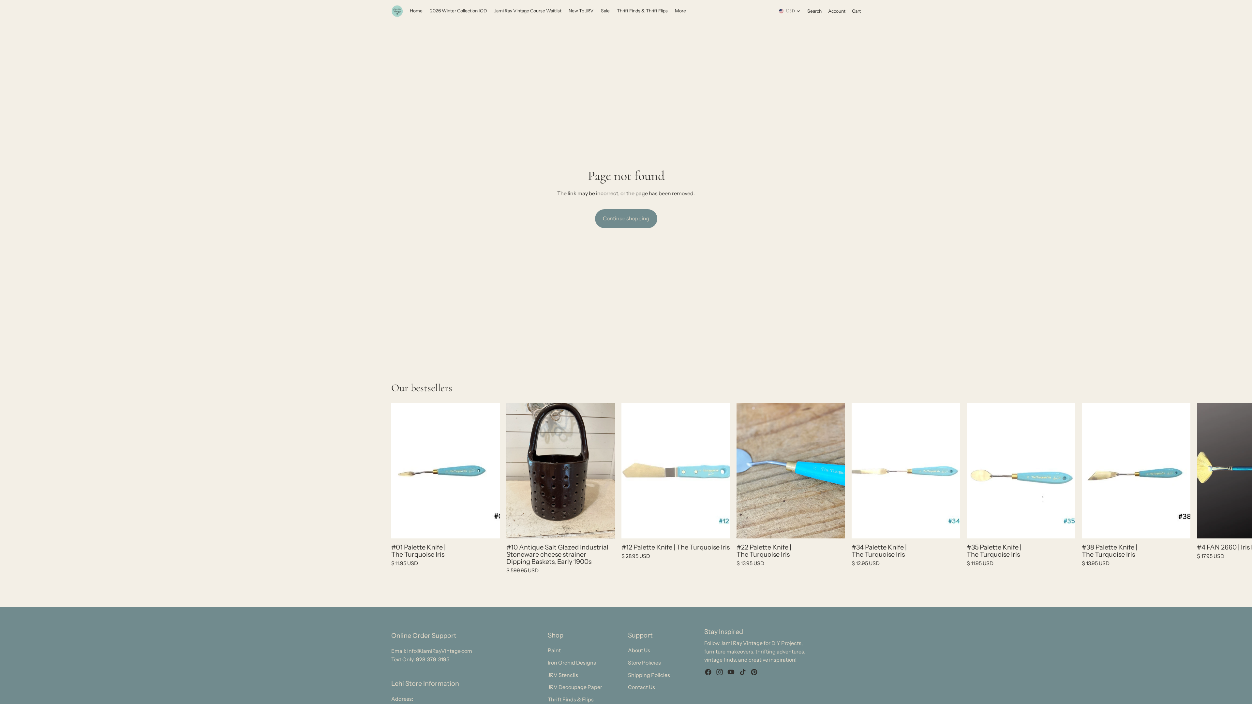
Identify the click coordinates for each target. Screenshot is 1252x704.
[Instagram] (719, 672)
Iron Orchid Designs (572, 662)
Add (495, 528)
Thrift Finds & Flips (571, 699)
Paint (554, 650)
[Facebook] (708, 672)
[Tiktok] (743, 672)
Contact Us (641, 687)
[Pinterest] (754, 672)
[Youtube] (731, 672)
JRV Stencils (563, 675)
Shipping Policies (649, 675)
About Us (639, 650)
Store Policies (644, 662)
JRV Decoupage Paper (575, 687)
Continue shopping (626, 218)
